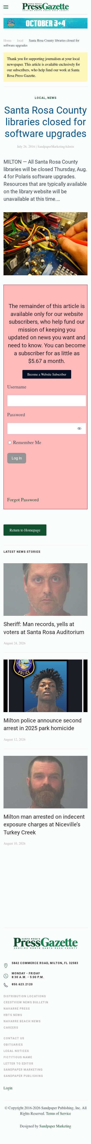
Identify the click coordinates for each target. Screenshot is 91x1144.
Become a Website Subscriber (46, 374)
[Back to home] (45, 7)
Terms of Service (58, 1113)
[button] (6, 7)
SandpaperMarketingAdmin (56, 146)
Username (16, 387)
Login (8, 1087)
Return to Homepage (25, 529)
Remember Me (26, 442)
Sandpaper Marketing (55, 1125)
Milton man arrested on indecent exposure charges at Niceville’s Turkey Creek (44, 825)
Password (16, 414)
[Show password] (79, 428)
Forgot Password (23, 499)
